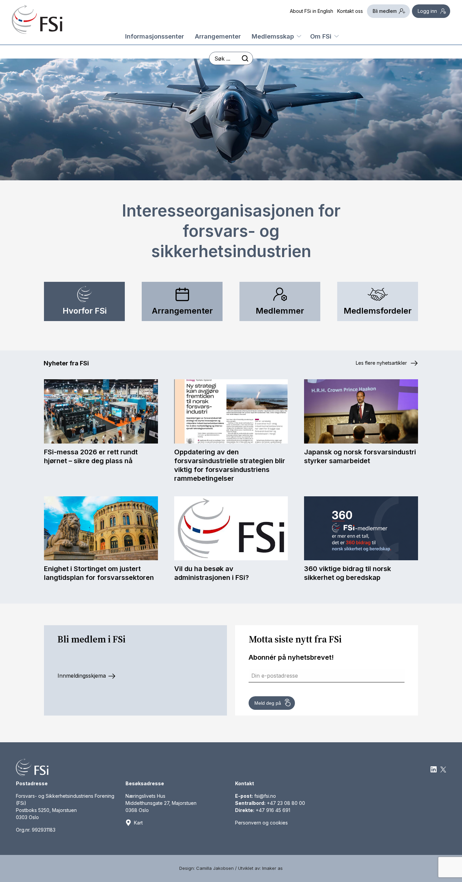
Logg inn (427, 11)
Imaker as (272, 868)
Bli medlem (385, 11)
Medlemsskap (273, 35)
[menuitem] (154, 34)
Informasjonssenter (154, 35)
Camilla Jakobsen (215, 868)
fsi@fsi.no (265, 796)
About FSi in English (311, 11)
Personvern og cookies (261, 823)
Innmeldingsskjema (82, 675)
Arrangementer (218, 35)
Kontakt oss (350, 11)
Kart (138, 823)
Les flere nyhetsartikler (382, 363)
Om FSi (320, 35)
